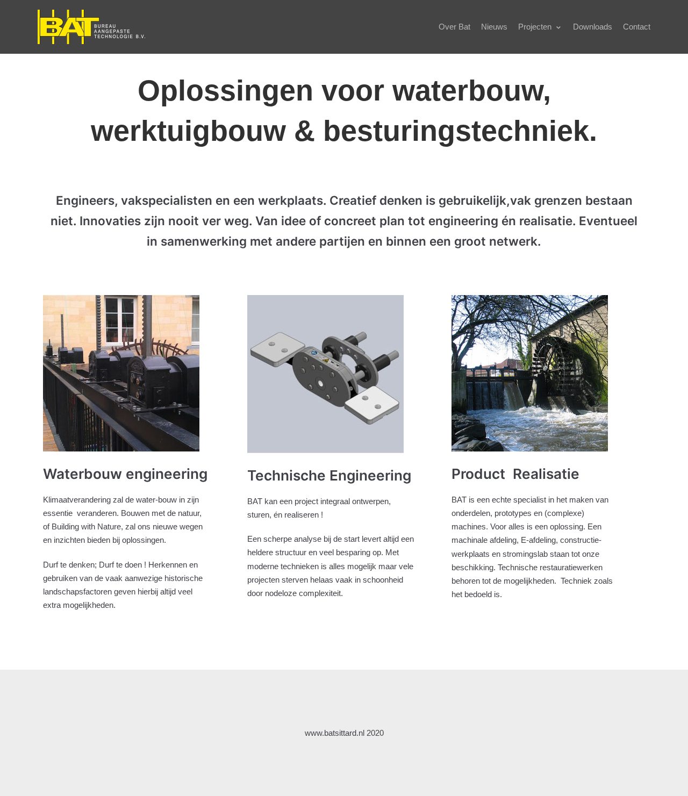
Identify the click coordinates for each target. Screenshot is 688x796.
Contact (636, 26)
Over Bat (454, 26)
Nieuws (494, 26)
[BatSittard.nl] (91, 27)
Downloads (592, 26)
